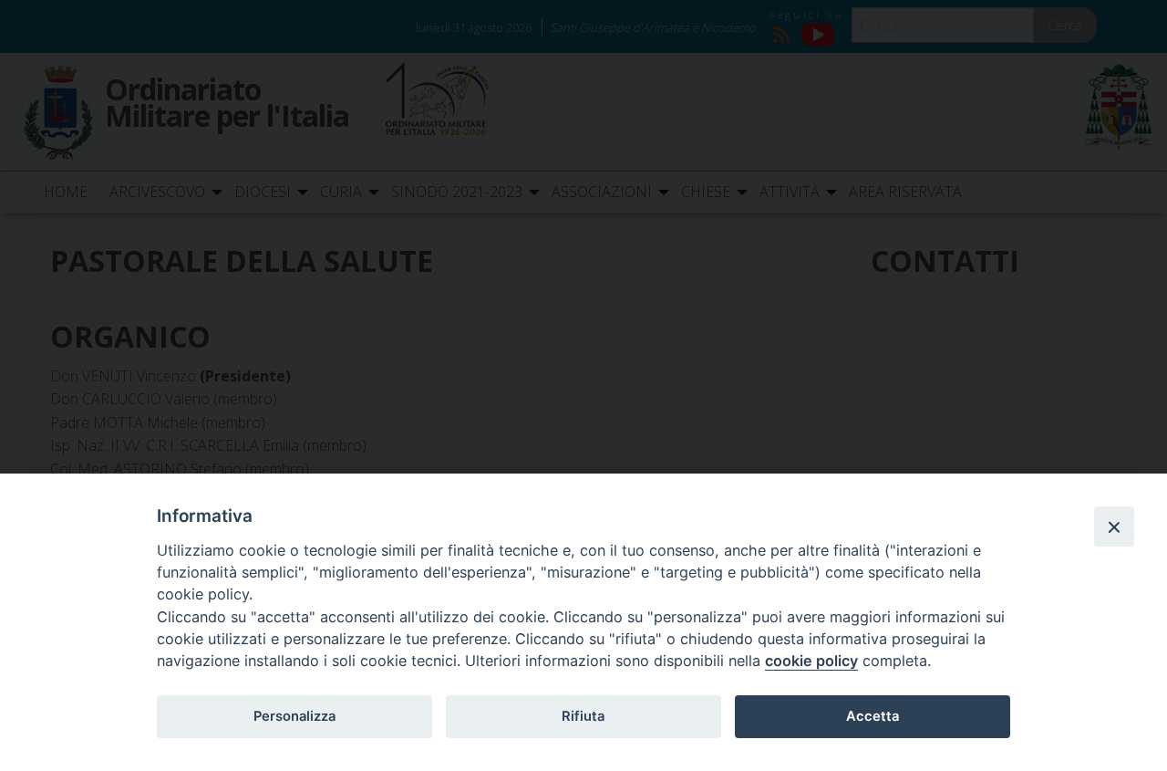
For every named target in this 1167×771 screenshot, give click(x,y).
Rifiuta (583, 716)
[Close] (1114, 526)
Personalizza (294, 716)
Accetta (872, 716)
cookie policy (811, 660)
